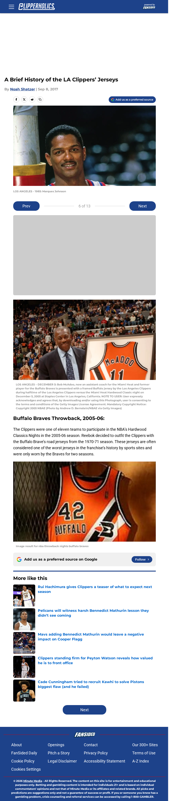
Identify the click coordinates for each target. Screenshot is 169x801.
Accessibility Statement (104, 761)
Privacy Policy (96, 753)
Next (142, 206)
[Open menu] (11, 6)
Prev (26, 206)
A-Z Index (140, 761)
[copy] (40, 99)
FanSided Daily (24, 753)
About (16, 744)
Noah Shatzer (22, 89)
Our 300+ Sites (145, 744)
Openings (56, 744)
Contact (91, 744)
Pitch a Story (59, 753)
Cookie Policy (23, 761)
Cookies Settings (26, 769)
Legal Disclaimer (62, 761)
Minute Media (32, 781)
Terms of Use (144, 753)
